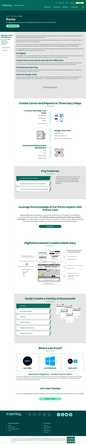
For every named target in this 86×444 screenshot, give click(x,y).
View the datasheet (50, 87)
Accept (70, 437)
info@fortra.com (47, 430)
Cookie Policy (37, 438)
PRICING (80, 2)
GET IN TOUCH (47, 423)
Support (72, 3)
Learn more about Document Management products (6, 42)
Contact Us (61, 3)
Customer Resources (13, 423)
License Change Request (13, 429)
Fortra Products (13, 16)
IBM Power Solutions (19, 5)
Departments (5, 47)
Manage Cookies (70, 442)
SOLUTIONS (57, 7)
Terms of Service (46, 438)
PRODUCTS (47, 7)
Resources (75, 7)
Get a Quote (46, 425)
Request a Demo (13, 26)
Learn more (50, 226)
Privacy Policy (32, 438)
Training (10, 430)
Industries (4, 50)
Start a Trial (46, 429)
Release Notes (11, 427)
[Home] (7, 5)
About (67, 3)
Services (66, 7)
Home (7, 16)
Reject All (71, 439)
